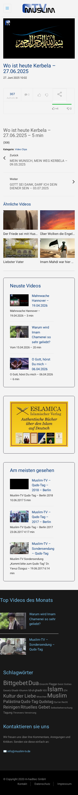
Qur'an (57, 702)
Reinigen (11, 707)
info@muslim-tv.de (18, 751)
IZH (65, 690)
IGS (45, 690)
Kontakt (22, 783)
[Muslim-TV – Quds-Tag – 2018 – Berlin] (19, 484)
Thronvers (18, 712)
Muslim (57, 695)
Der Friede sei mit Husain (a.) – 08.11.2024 (34, 234)
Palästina (11, 701)
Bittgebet (15, 683)
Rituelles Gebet (35, 707)
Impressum (64, 783)
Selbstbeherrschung (61, 707)
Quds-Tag (29, 701)
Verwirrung (30, 712)
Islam (55, 689)
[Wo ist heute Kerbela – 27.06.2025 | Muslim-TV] (38, 8)
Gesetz (7, 690)
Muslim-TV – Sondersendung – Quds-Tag (43, 548)
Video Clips (21, 149)
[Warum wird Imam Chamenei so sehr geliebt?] (19, 332)
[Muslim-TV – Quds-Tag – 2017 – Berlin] (19, 517)
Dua (33, 683)
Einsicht (43, 684)
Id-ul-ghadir (35, 690)
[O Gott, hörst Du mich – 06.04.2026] (19, 364)
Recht (65, 702)
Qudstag (46, 701)
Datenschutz (42, 783)
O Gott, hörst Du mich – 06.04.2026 (41, 364)
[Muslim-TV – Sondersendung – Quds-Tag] (19, 548)
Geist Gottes (65, 684)
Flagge (53, 684)
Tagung (7, 712)
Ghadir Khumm (19, 690)
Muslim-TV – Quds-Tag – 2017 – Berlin (41, 517)
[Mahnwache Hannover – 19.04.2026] (19, 300)
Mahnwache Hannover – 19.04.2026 (40, 300)
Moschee (42, 696)
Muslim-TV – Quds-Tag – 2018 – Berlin (41, 485)
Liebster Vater (13, 262)
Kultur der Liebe (19, 696)
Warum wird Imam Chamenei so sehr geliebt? (42, 619)
